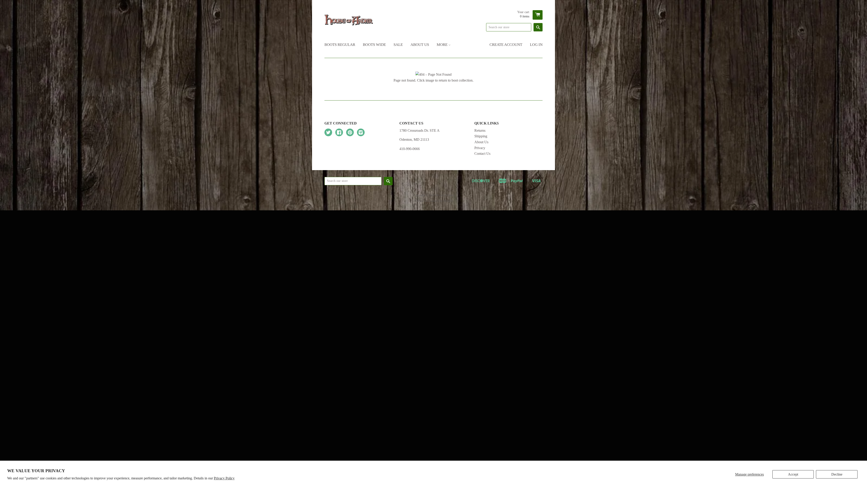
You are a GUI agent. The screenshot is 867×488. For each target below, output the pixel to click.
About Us (419, 44)
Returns (479, 130)
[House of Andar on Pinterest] (350, 133)
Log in (536, 44)
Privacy (479, 148)
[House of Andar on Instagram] (361, 133)
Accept (793, 474)
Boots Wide (374, 44)
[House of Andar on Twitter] (328, 133)
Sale (398, 44)
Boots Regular (339, 44)
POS (416, 200)
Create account (505, 44)
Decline (836, 474)
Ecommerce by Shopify (439, 200)
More (442, 44)
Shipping (480, 136)
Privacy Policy (224, 478)
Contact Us (482, 153)
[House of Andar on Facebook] (339, 133)
